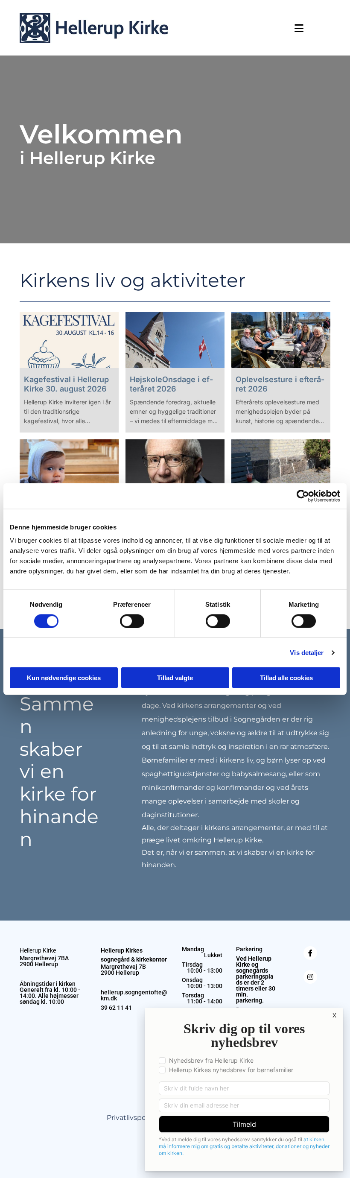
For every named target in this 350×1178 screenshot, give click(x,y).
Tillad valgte (175, 677)
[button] (242, 28)
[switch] (132, 621)
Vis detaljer (307, 652)
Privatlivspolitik (132, 1118)
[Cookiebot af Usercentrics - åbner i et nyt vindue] (302, 495)
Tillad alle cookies (286, 677)
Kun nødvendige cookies (64, 677)
